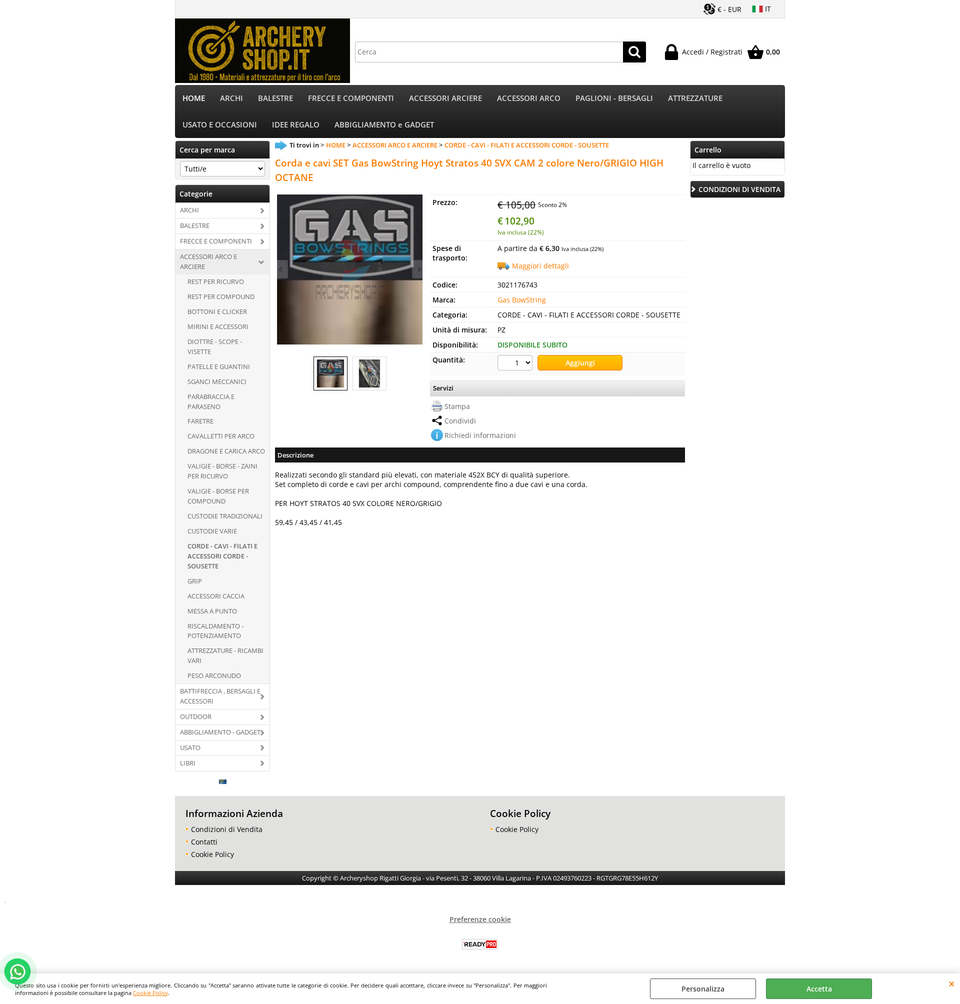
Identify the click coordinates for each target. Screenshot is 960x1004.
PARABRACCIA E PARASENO (211, 401)
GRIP (195, 581)
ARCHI (231, 98)
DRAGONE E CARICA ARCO (226, 451)
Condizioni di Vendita (226, 829)
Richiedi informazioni (480, 435)
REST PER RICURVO (216, 281)
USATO (190, 747)
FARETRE (201, 421)
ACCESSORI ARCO (528, 98)
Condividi (460, 421)
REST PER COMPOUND (221, 296)
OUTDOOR (196, 716)
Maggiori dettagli (540, 265)
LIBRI (188, 763)
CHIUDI (951, 983)
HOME (193, 98)
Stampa (457, 406)
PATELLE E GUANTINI (219, 366)
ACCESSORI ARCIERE (445, 98)
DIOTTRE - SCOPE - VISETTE (215, 346)
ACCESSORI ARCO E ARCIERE (208, 261)
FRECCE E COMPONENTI (351, 98)
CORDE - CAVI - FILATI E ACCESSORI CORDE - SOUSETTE (223, 556)
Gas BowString (522, 299)
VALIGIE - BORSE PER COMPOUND (218, 496)
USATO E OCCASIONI (219, 125)
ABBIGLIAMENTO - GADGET (220, 732)
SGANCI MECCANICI (217, 381)
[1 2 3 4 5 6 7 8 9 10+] (516, 364)
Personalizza (703, 989)
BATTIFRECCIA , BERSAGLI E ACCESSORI (220, 696)
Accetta (819, 989)
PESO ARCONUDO (214, 675)
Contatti (204, 841)
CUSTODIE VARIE (212, 531)
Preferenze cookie (480, 919)
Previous (281, 269)
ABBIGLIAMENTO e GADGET (384, 125)
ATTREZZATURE (695, 98)
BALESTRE (275, 98)
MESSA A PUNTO (212, 611)
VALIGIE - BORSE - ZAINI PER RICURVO (223, 471)
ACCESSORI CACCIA (216, 596)
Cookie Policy (150, 992)
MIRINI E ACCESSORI (218, 326)
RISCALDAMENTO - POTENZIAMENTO (216, 631)
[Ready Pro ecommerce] (480, 944)
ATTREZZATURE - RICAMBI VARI (226, 655)
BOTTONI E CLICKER (217, 311)
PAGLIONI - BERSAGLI (614, 98)
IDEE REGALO (296, 125)
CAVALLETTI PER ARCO (221, 436)
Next (418, 269)
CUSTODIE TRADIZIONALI (225, 516)
